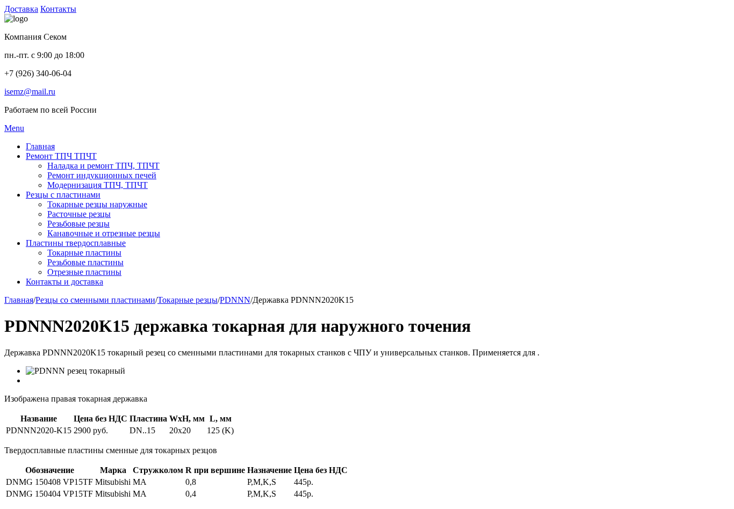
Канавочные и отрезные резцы (103, 233)
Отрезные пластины (84, 272)
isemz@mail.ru (29, 91)
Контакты (58, 8)
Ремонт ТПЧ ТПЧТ (61, 156)
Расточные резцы (79, 214)
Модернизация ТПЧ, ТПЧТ (97, 185)
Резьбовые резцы (78, 223)
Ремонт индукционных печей (101, 175)
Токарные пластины (84, 252)
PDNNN (235, 299)
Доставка (21, 8)
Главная (40, 146)
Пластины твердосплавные (76, 243)
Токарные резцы (187, 299)
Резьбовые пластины (85, 262)
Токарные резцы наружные (97, 204)
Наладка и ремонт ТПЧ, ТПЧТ (103, 165)
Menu (14, 128)
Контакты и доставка (64, 281)
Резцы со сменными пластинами (95, 299)
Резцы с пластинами (63, 194)
